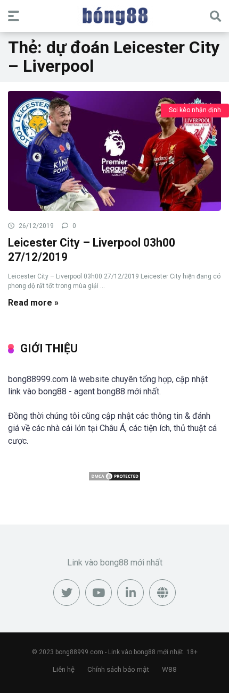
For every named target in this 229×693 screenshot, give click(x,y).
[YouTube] (98, 592)
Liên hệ (64, 669)
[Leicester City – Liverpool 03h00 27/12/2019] (114, 150)
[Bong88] (115, 15)
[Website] (162, 592)
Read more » (33, 303)
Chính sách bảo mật (118, 669)
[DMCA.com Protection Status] (114, 479)
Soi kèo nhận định (195, 110)
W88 (169, 669)
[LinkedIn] (130, 592)
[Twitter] (66, 592)
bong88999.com (79, 652)
